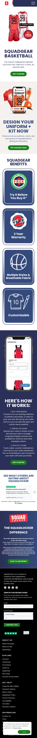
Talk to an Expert (18, 561)
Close (24, 732)
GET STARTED (18, 74)
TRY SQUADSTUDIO (18, 147)
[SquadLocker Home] (7, 4)
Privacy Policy (17, 728)
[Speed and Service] (18, 187)
